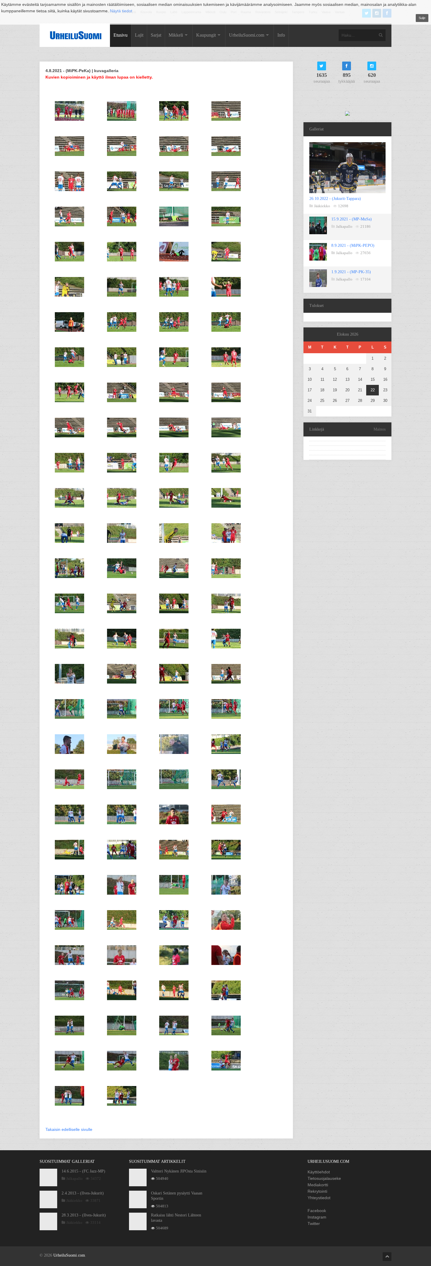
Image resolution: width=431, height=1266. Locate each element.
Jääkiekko (322, 206)
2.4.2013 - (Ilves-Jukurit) (83, 1193)
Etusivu (120, 35)
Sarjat (156, 35)
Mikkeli (176, 35)
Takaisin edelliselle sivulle (68, 1129)
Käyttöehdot (319, 1172)
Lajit (139, 35)
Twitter (314, 1223)
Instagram (317, 1217)
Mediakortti (318, 1184)
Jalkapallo (344, 226)
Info (281, 35)
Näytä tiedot (121, 11)
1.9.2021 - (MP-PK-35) (351, 272)
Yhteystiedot (319, 1197)
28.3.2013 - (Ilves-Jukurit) (84, 1215)
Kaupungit (206, 35)
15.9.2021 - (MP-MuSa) (351, 219)
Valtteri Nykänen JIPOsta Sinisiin (178, 1171)
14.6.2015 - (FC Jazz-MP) (83, 1171)
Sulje (422, 18)
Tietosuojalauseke (324, 1178)
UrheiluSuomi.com (246, 35)
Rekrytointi (317, 1191)
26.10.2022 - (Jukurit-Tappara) (335, 198)
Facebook (317, 1210)
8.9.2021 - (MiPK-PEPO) (352, 245)
